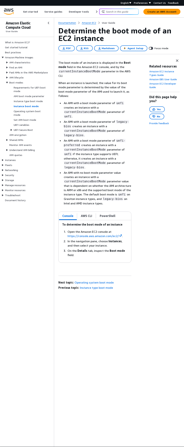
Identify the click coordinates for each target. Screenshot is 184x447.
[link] (108, 23)
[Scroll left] (20, 12)
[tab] (68, 216)
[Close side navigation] (48, 23)
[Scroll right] (96, 12)
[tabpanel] (95, 241)
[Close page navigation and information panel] (177, 61)
